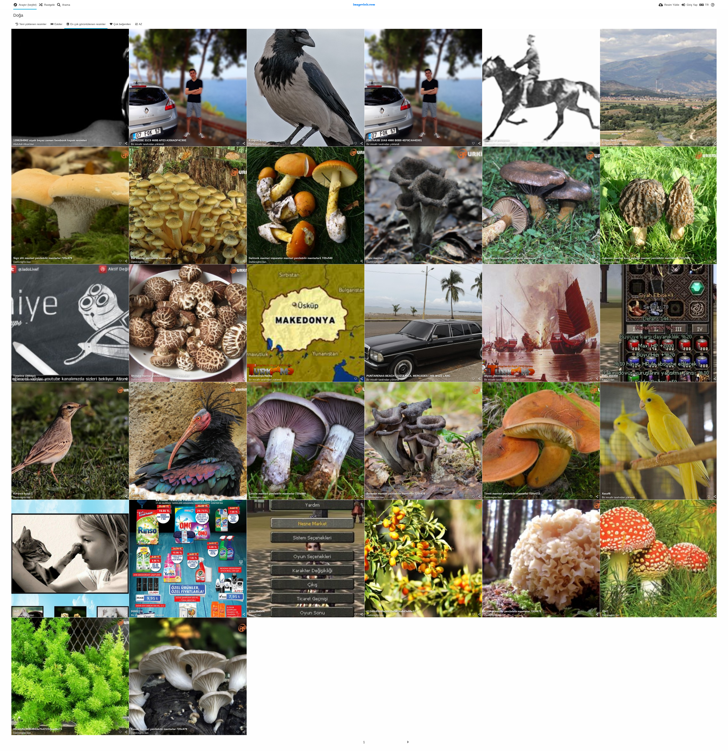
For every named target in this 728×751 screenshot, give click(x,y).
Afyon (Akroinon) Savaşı (500, 375)
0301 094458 (610, 375)
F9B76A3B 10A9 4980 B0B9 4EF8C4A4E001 (394, 140)
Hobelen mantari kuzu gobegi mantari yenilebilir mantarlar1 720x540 (646, 258)
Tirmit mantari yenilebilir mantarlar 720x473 (512, 493)
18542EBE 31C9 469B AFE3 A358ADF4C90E (158, 140)
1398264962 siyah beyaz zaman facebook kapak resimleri (50, 140)
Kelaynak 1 (138, 493)
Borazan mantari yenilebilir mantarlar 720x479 (395, 493)
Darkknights (255, 144)
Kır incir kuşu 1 (23, 493)
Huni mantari (374, 258)
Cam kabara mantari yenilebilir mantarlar (510, 258)
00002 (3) (137, 611)
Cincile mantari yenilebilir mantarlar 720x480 (277, 493)
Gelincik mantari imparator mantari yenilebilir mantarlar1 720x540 (291, 258)
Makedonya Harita (260, 375)
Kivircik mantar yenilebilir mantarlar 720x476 (512, 611)
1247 (605, 611)
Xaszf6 (606, 493)
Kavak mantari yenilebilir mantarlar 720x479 (159, 729)
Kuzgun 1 (255, 140)
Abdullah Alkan (21, 144)
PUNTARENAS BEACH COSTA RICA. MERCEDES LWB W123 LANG (408, 375)
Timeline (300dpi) (24, 375)
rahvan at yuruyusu (496, 140)
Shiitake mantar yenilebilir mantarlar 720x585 (160, 375)
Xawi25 (606, 379)
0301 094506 (257, 611)
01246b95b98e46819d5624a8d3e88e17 (391, 611)
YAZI (16, 611)
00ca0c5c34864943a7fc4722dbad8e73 (37, 729)
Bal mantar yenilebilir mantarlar (151, 258)
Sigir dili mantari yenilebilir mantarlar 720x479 (42, 258)
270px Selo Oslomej (615, 140)
